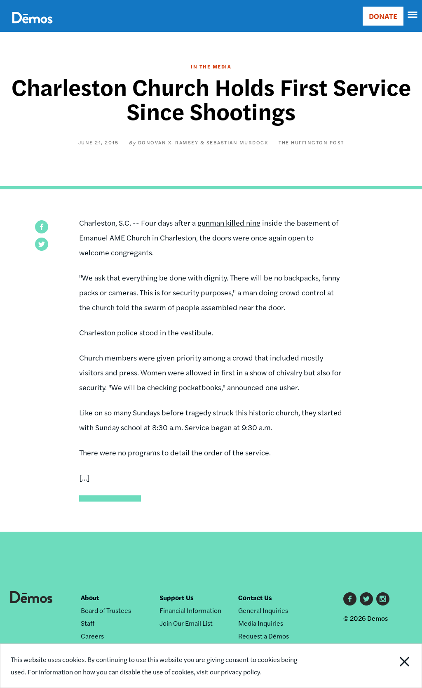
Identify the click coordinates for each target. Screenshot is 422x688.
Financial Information (190, 610)
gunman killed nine (228, 222)
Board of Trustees (106, 610)
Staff (87, 623)
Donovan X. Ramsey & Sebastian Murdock (203, 142)
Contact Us (255, 597)
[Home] (32, 27)
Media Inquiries (260, 623)
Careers (92, 636)
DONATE (383, 16)
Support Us (176, 597)
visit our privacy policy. (229, 671)
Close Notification (382, 666)
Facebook (349, 599)
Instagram (382, 599)
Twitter (366, 599)
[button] (41, 226)
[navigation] (413, 15)
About (90, 597)
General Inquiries (263, 610)
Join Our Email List (186, 623)
